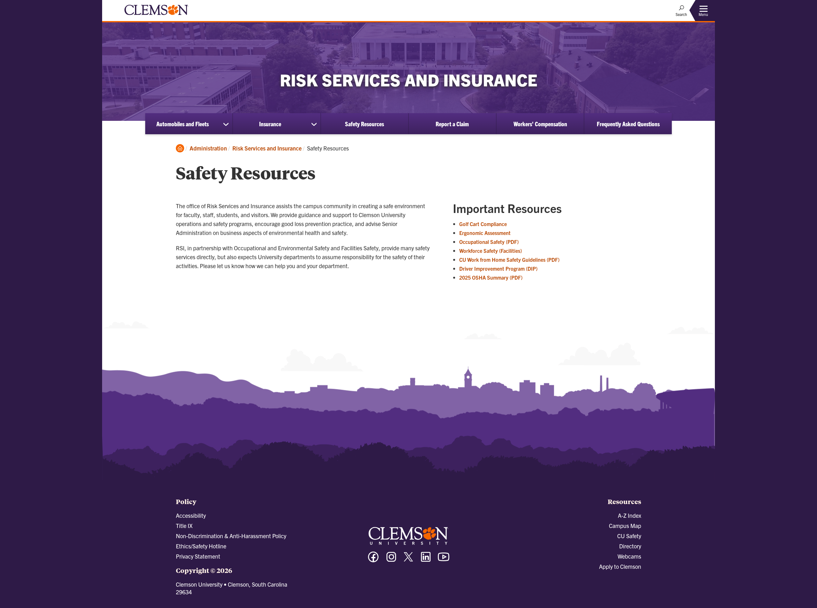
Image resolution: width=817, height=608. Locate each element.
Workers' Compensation (540, 124)
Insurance (270, 124)
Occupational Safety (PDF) (489, 241)
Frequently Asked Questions (628, 124)
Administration (208, 148)
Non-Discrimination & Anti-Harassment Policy (231, 535)
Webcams (629, 556)
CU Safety (629, 535)
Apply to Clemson (620, 566)
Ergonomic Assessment (485, 233)
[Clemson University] (156, 16)
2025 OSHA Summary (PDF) (490, 277)
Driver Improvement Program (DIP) (498, 268)
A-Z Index (629, 515)
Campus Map (625, 525)
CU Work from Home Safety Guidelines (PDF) (509, 259)
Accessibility (191, 515)
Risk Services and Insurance (267, 148)
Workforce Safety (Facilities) (490, 250)
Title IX (184, 525)
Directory (630, 546)
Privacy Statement (198, 556)
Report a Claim (452, 124)
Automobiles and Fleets (182, 124)
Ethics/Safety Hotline (201, 546)
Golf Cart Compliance (483, 224)
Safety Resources (364, 124)
